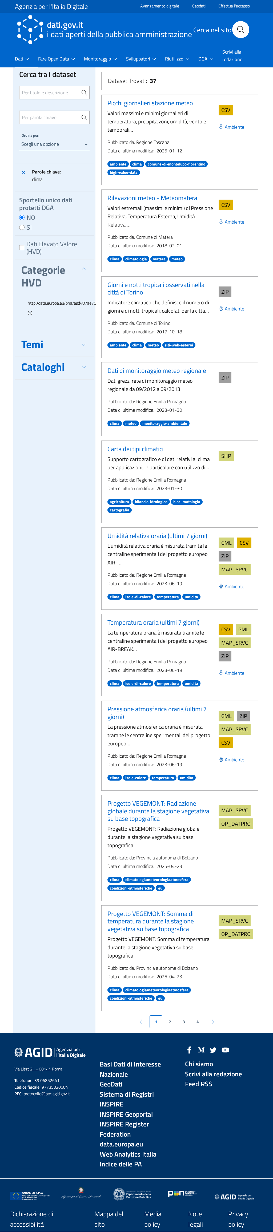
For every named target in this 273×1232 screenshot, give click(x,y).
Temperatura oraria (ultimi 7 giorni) (153, 622)
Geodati (199, 6)
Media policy (152, 1219)
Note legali (195, 1219)
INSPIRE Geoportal (126, 1114)
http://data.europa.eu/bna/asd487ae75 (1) (57, 308)
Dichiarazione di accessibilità (31, 1219)
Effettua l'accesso (234, 6)
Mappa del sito (108, 1219)
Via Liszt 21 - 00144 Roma (38, 1069)
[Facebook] (189, 1049)
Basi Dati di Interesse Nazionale (130, 1069)
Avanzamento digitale (159, 6)
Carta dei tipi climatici (135, 449)
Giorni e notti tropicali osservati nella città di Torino (155, 288)
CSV (225, 110)
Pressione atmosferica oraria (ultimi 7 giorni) (157, 712)
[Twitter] (213, 1049)
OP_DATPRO (236, 823)
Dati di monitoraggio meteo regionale (156, 370)
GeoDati (111, 1084)
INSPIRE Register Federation (124, 1129)
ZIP (225, 292)
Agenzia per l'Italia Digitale (51, 6)
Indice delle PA (121, 1164)
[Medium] (201, 1049)
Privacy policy (238, 1219)
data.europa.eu (121, 1144)
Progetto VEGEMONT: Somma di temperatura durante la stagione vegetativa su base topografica (150, 921)
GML (226, 543)
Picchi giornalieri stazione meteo (150, 103)
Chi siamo (199, 1064)
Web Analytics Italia (128, 1154)
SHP (226, 456)
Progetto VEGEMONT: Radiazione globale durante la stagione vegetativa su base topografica (158, 810)
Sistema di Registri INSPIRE (127, 1099)
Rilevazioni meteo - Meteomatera (152, 198)
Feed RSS (198, 1084)
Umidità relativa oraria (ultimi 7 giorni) (157, 535)
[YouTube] (225, 1049)
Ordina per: (30, 135)
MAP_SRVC (234, 569)
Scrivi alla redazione (213, 1074)
